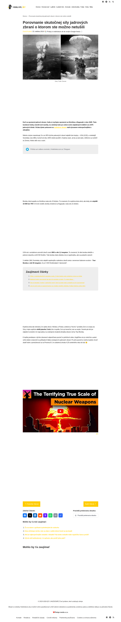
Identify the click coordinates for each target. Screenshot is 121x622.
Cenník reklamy (52, 617)
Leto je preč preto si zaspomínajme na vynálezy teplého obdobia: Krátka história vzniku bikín (57, 286)
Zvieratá (67, 7)
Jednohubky (75, 7)
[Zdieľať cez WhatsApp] (50, 515)
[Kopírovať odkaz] (61, 515)
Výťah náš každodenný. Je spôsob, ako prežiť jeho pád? (45, 538)
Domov (38, 7)
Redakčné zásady (38, 617)
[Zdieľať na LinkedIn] (35, 515)
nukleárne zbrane (60, 127)
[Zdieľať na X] (30, 515)
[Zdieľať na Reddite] (40, 515)
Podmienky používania (67, 617)
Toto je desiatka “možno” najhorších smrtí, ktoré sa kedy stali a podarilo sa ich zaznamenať (57, 282)
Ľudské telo (60, 7)
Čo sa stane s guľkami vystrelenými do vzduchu (42, 527)
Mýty (91, 7)
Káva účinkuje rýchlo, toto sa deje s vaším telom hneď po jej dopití (48, 531)
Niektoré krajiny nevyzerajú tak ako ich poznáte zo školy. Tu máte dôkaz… (52, 279)
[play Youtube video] (60, 411)
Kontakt (18, 617)
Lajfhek (52, 7)
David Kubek (27, 31)
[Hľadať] (113, 2)
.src (97, 433)
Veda (87, 7)
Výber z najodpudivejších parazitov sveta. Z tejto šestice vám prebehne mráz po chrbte (56, 276)
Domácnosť (45, 7)
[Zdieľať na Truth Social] (45, 515)
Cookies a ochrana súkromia (86, 617)
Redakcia (27, 617)
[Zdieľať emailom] (55, 515)
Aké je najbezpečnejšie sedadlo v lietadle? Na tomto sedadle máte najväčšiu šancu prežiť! (57, 534)
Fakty (82, 7)
